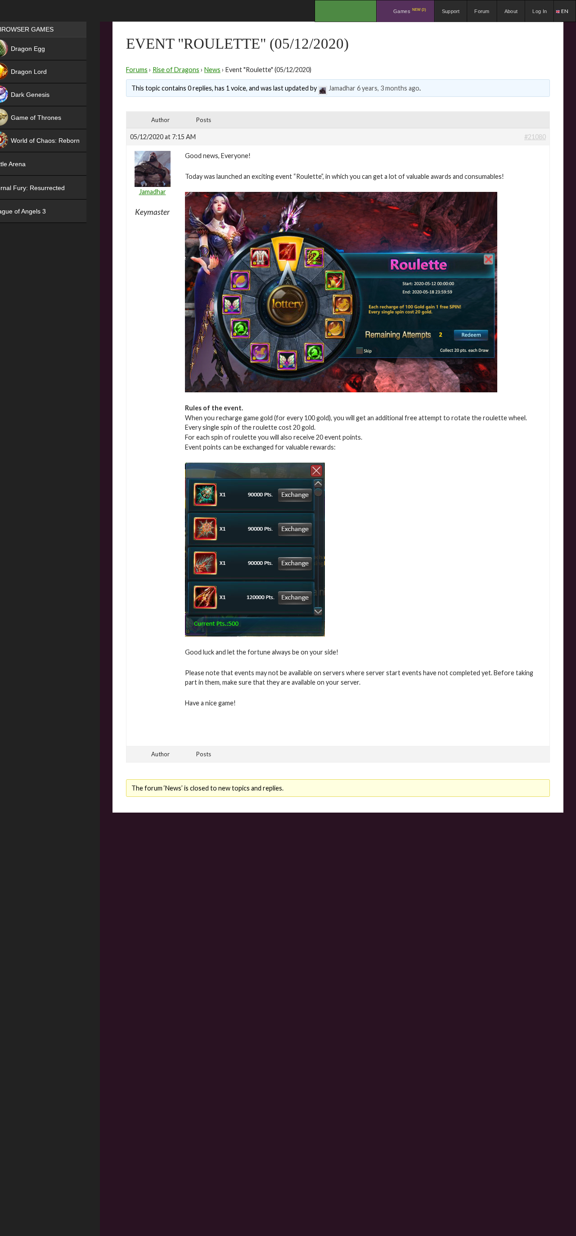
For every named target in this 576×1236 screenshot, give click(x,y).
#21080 (535, 137)
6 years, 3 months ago (388, 88)
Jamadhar (342, 88)
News (212, 69)
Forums (137, 69)
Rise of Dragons (176, 69)
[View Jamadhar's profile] (322, 88)
